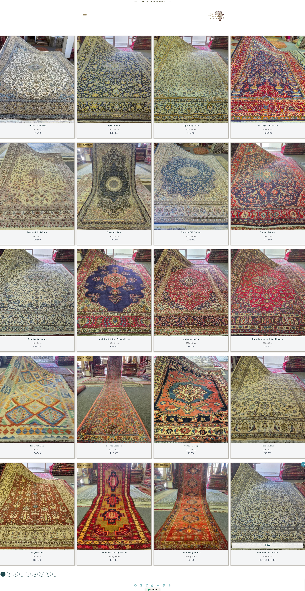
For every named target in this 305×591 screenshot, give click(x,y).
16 (41, 574)
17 (48, 574)
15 (35, 574)
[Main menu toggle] (84, 16)
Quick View (37, 120)
